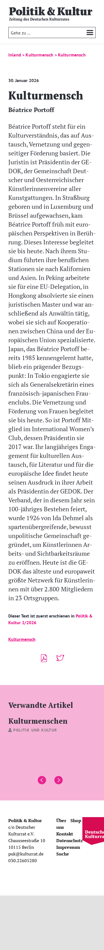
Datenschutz (69, 840)
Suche (62, 854)
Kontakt (64, 834)
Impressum (68, 847)
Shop (75, 820)
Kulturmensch (21, 639)
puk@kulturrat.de (26, 854)
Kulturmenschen (38, 721)
